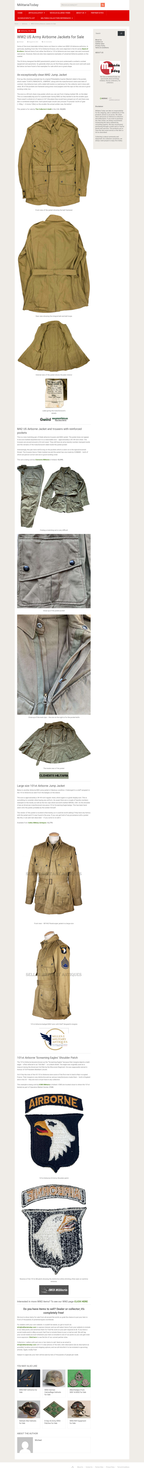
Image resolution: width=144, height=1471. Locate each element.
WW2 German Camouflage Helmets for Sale (52, 1392)
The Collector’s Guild (43, 109)
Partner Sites (97, 13)
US (29, 31)
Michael (21, 42)
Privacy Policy (100, 46)
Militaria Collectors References (56, 18)
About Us (98, 40)
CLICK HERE (81, 1301)
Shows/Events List (26, 18)
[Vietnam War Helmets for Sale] (28, 1409)
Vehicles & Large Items (60, 13)
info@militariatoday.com (26, 1327)
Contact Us (99, 42)
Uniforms (25, 24)
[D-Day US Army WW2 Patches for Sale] (53, 1409)
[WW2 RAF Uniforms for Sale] (28, 1378)
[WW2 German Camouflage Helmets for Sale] (53, 1378)
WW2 (33, 31)
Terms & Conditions (102, 48)
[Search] (121, 33)
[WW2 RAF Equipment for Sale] (79, 1409)
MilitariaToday (27, 4)
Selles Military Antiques (37, 823)
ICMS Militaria (44, 1085)
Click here (33, 1337)
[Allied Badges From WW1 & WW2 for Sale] (79, 1378)
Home (20, 13)
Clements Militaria (42, 460)
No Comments (48, 42)
